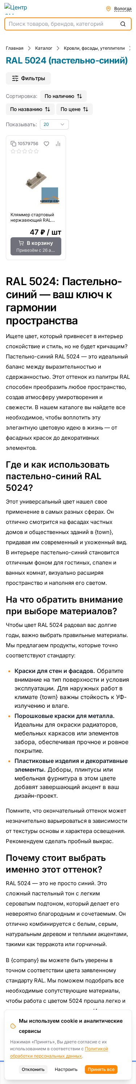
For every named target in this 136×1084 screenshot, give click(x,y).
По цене (71, 109)
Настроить (66, 1069)
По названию (26, 109)
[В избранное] (46, 144)
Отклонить (33, 1069)
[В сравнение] (58, 144)
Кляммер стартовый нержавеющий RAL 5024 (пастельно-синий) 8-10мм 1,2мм (33, 217)
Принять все (101, 1069)
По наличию (59, 96)
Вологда (123, 8)
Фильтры (33, 78)
